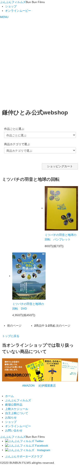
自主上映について (16, 413)
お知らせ (11, 417)
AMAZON (28, 385)
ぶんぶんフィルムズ (13, 2)
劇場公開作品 (13, 404)
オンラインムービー (18, 10)
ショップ (11, 6)
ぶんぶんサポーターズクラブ (23, 456)
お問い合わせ (13, 430)
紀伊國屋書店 (47, 385)
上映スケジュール (16, 409)
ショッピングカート (60, 166)
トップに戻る (10, 336)
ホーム (9, 396)
